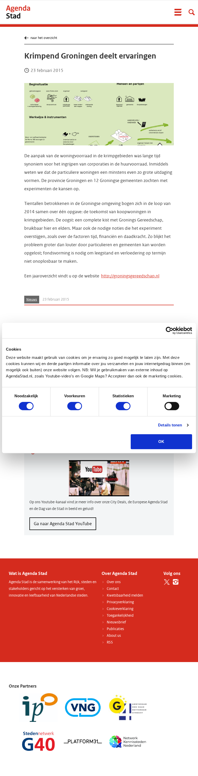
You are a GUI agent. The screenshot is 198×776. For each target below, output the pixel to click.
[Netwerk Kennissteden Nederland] (127, 741)
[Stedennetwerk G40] (38, 741)
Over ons (114, 582)
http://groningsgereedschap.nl (130, 276)
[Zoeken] (191, 12)
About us (114, 635)
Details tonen (170, 425)
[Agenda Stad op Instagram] (175, 582)
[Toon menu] (177, 12)
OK (161, 441)
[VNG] (83, 707)
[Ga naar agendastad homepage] (18, 12)
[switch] (74, 406)
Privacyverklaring (120, 602)
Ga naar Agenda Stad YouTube (63, 523)
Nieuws (31, 300)
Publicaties (115, 629)
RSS (110, 642)
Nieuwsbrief (116, 622)
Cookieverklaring (120, 609)
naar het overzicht (43, 38)
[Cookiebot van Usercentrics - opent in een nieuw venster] (169, 330)
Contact (113, 589)
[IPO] (38, 707)
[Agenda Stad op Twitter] (166, 582)
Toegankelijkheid (120, 615)
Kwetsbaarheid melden (125, 595)
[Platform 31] (83, 741)
